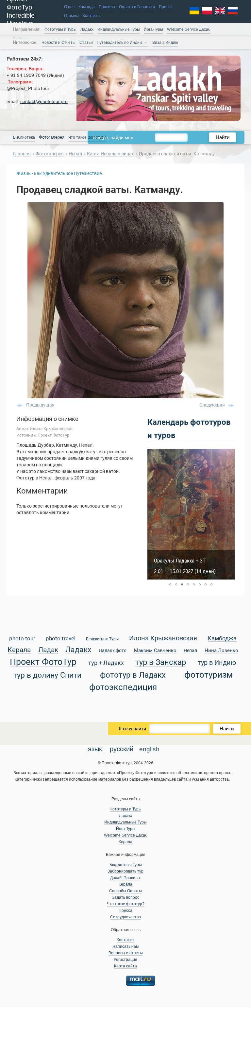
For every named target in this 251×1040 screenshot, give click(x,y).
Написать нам (125, 946)
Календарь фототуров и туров (189, 429)
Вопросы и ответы (126, 953)
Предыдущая (40, 404)
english (149, 749)
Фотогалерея (50, 153)
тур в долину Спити (47, 675)
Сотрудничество (125, 917)
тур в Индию (217, 663)
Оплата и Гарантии (137, 7)
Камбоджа (222, 638)
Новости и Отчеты (58, 42)
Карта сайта (125, 966)
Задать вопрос (125, 897)
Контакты (91, 15)
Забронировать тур (125, 871)
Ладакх (86, 29)
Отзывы (71, 15)
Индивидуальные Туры (118, 29)
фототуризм (208, 675)
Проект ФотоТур (43, 662)
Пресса (166, 7)
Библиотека (24, 137)
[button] (170, 584)
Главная (22, 153)
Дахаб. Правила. (125, 877)
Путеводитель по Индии (119, 42)
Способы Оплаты (125, 891)
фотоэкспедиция (123, 687)
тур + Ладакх (106, 663)
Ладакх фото (112, 651)
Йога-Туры (153, 29)
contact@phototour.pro (44, 101)
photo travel (60, 639)
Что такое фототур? (87, 137)
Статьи (86, 42)
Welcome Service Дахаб (188, 29)
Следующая (212, 404)
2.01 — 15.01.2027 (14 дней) (185, 571)
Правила (107, 7)
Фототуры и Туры (60, 29)
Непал (76, 153)
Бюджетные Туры (102, 639)
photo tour (22, 639)
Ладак (48, 650)
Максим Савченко (155, 650)
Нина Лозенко (221, 650)
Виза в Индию (165, 42)
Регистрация (125, 959)
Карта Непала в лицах (111, 153)
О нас (69, 7)
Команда (86, 7)
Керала (19, 650)
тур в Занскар (160, 662)
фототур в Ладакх (133, 675)
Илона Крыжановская (163, 638)
